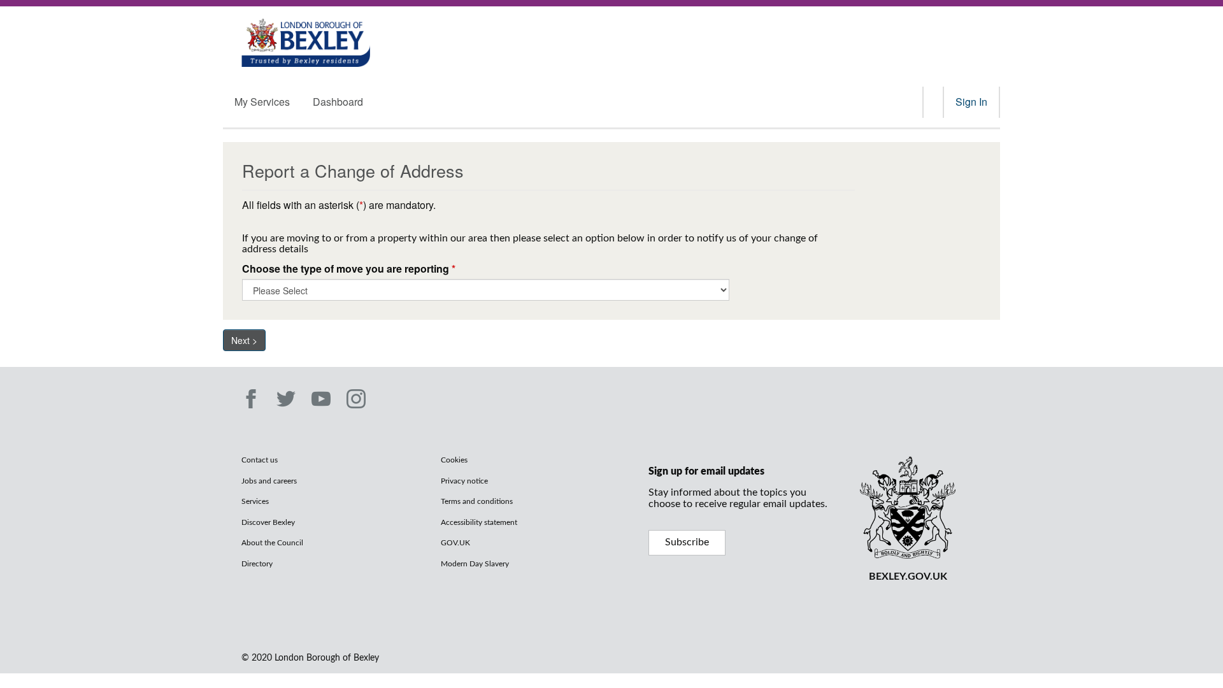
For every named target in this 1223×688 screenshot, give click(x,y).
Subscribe (687, 542)
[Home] (306, 41)
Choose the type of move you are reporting (348, 269)
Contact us (259, 460)
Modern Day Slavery (475, 564)
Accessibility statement (479, 522)
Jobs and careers (269, 481)
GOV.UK (455, 543)
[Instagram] (356, 398)
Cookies (454, 460)
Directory (257, 564)
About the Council (272, 543)
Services (255, 501)
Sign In (971, 101)
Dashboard (338, 101)
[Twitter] (286, 398)
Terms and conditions (477, 501)
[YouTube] (321, 398)
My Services (262, 101)
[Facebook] (251, 398)
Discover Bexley (268, 522)
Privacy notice (464, 481)
